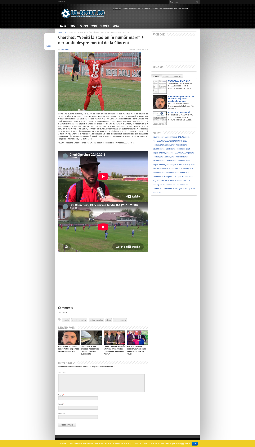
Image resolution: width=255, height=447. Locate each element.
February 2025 (158, 145)
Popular (167, 76)
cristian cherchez (96, 320)
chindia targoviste (79, 320)
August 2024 (158, 153)
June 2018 (188, 177)
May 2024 (183, 153)
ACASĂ (63, 26)
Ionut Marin (64, 49)
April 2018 (165, 181)
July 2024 (167, 153)
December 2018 (159, 173)
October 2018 (184, 173)
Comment (62, 372)
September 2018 (159, 177)
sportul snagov (120, 320)
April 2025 (173, 141)
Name (61, 395)
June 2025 (157, 141)
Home (60, 32)
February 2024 (158, 157)
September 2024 (183, 149)
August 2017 (182, 189)
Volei (94, 26)
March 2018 (173, 181)
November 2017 (183, 185)
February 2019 (176, 169)
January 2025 (169, 145)
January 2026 (166, 137)
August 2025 (177, 137)
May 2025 (165, 141)
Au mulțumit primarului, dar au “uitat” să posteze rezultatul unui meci (68, 348)
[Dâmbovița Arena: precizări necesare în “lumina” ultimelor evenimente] (91, 337)
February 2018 (184, 181)
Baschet (84, 26)
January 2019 (187, 169)
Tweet (48, 46)
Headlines (156, 76)
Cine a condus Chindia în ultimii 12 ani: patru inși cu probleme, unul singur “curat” (155, 9)
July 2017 (191, 189)
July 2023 (167, 165)
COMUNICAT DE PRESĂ (179, 81)
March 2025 (182, 141)
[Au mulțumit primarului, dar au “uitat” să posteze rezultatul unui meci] (69, 337)
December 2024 (181, 145)
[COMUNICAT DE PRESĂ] (160, 87)
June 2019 (182, 165)
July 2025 (186, 137)
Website (61, 414)
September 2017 (170, 189)
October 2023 (171, 161)
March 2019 (165, 169)
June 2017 (157, 193)
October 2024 (171, 149)
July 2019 (174, 165)
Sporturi (104, 26)
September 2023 (183, 161)
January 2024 (169, 157)
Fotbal (73, 26)
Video (116, 26)
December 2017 (170, 185)
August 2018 (171, 177)
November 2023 (159, 161)
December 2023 (181, 157)
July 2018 (180, 177)
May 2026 (157, 137)
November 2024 (159, 149)
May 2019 (191, 165)
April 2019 (157, 169)
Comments (177, 76)
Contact (61, 2)
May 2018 (157, 181)
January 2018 (158, 185)
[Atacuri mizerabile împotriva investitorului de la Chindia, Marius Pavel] (137, 337)
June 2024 (175, 153)
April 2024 (191, 153)
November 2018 (172, 173)
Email (61, 404)
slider (108, 320)
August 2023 (158, 165)
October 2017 (158, 189)
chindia (66, 320)
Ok (195, 444)
